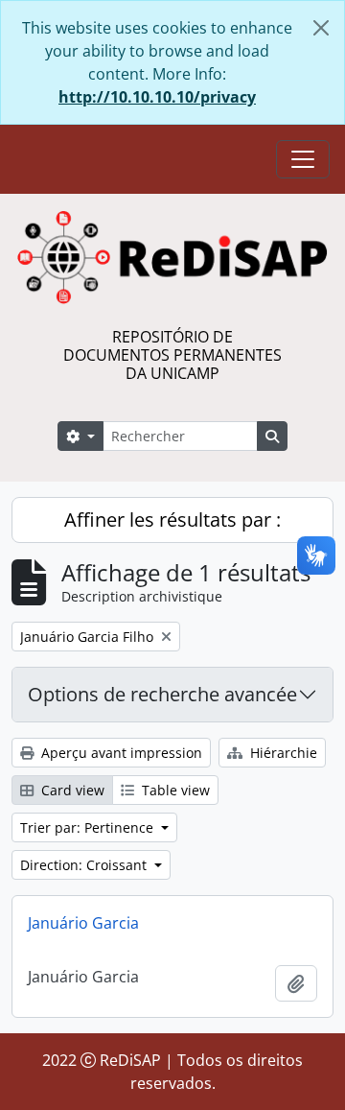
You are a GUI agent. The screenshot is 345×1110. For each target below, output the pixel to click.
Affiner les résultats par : (172, 519)
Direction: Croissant (85, 865)
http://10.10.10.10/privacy (157, 96)
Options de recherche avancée (162, 694)
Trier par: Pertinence (88, 827)
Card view (70, 790)
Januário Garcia (83, 922)
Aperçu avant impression (119, 753)
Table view (174, 790)
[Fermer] (321, 28)
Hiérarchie (281, 753)
